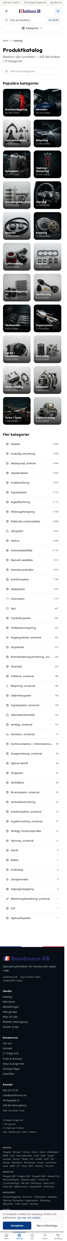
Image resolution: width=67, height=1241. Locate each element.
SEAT (46, 1159)
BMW (5, 1155)
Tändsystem (40, 1196)
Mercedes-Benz (24, 1155)
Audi (12, 1155)
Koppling (52, 1196)
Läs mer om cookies (29, 1217)
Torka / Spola (21, 1203)
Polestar (39, 1166)
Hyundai (7, 1159)
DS (18, 1166)
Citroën (26, 1152)
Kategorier (32, 28)
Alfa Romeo (29, 1162)
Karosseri (27, 1196)
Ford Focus (49, 1186)
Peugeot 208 (9, 1176)
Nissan (16, 1159)
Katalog (7, 996)
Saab (5, 1166)
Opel (43, 1155)
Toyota (50, 1155)
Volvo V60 (8, 1186)
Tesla (24, 1166)
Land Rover (51, 1162)
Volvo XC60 (48, 1183)
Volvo (42, 1152)
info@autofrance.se (14, 1095)
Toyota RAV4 (35, 1186)
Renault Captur (28, 1179)
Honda (38, 1159)
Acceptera (17, 1225)
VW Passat (36, 1183)
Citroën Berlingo (11, 1183)
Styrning (34, 1203)
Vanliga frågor (11, 1068)
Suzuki (40, 1162)
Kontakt (7, 1048)
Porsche (49, 1166)
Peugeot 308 (23, 1176)
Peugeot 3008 (39, 1176)
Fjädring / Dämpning (13, 1200)
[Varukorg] (57, 11)
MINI (12, 1166)
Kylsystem (8, 1203)
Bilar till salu (10, 1016)
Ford (36, 1155)
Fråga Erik (12, 1053)
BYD (31, 1166)
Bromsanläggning (12, 1196)
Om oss (7, 1043)
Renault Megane (11, 1179)
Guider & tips (11, 1026)
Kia (52, 1159)
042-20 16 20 (10, 1090)
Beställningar (11, 1006)
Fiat (31, 1159)
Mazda (6, 1162)
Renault (17, 1152)
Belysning (45, 1200)
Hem (5, 40)
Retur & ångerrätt (13, 1063)
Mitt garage (10, 1011)
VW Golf (25, 1183)
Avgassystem (31, 1200)
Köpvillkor (9, 1073)
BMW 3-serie (20, 1186)
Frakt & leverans (12, 1058)
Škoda (25, 1159)
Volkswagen (53, 1152)
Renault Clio (53, 1176)
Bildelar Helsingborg (15, 1021)
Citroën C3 (43, 1179)
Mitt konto (9, 1001)
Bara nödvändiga (47, 1225)
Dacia (35, 1152)
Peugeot (7, 1152)
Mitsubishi (17, 1162)
